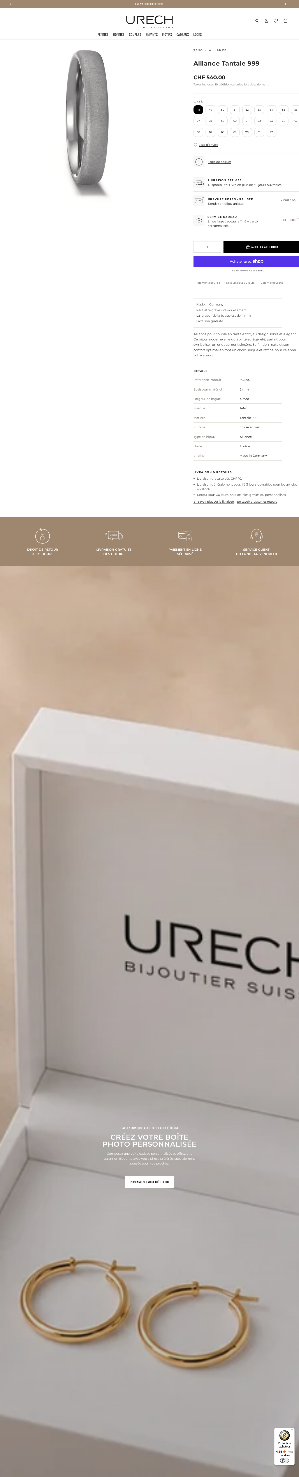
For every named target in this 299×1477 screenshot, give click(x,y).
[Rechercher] (257, 21)
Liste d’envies (208, 144)
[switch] (284, 1460)
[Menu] (292, 1430)
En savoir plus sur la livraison (213, 501)
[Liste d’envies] (276, 21)
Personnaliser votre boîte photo (149, 1182)
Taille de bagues (219, 161)
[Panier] (285, 21)
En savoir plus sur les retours (257, 501)
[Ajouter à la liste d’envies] (195, 145)
